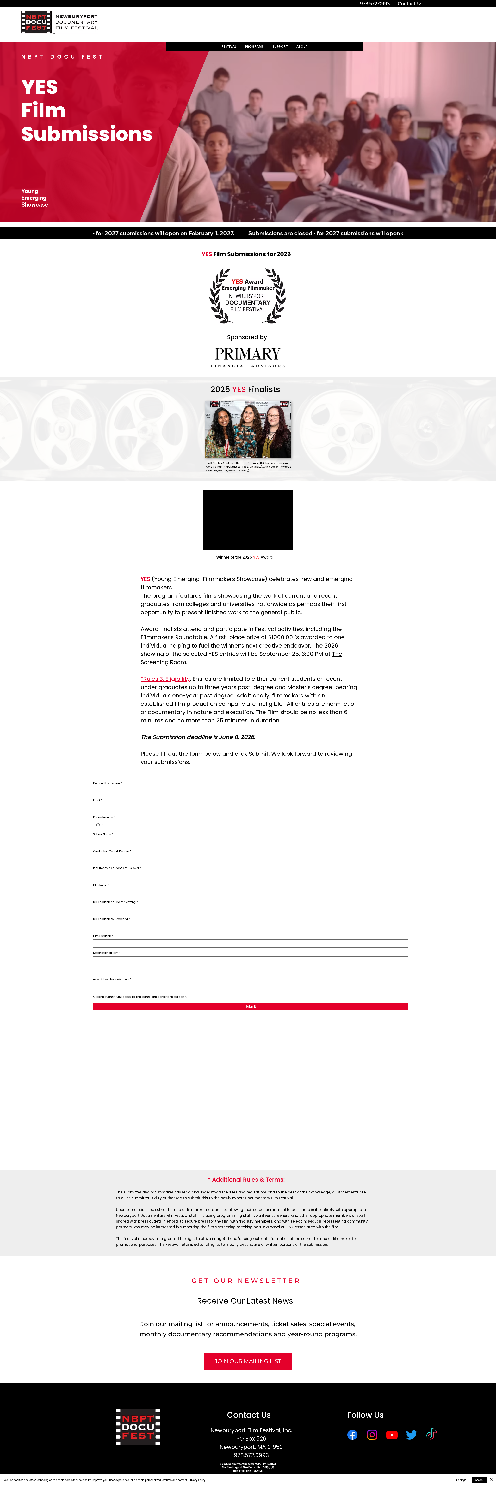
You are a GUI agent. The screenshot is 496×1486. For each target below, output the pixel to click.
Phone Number (104, 817)
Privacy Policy (197, 1480)
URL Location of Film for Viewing (115, 902)
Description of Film (107, 953)
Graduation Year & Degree (112, 851)
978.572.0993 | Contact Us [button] (391, 3)
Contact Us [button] (249, 1415)
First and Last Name (107, 783)
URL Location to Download (111, 919)
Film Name (101, 885)
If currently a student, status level (117, 868)
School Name (103, 834)
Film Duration (103, 936)
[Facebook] (352, 1435)
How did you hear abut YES (112, 979)
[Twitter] (411, 1435)
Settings (461, 1480)
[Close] (491, 1480)
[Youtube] (392, 1435)
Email (97, 800)
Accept (479, 1480)
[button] (229, 46)
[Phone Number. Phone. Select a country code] (99, 825)
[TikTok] (431, 1435)
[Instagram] (372, 1435)
